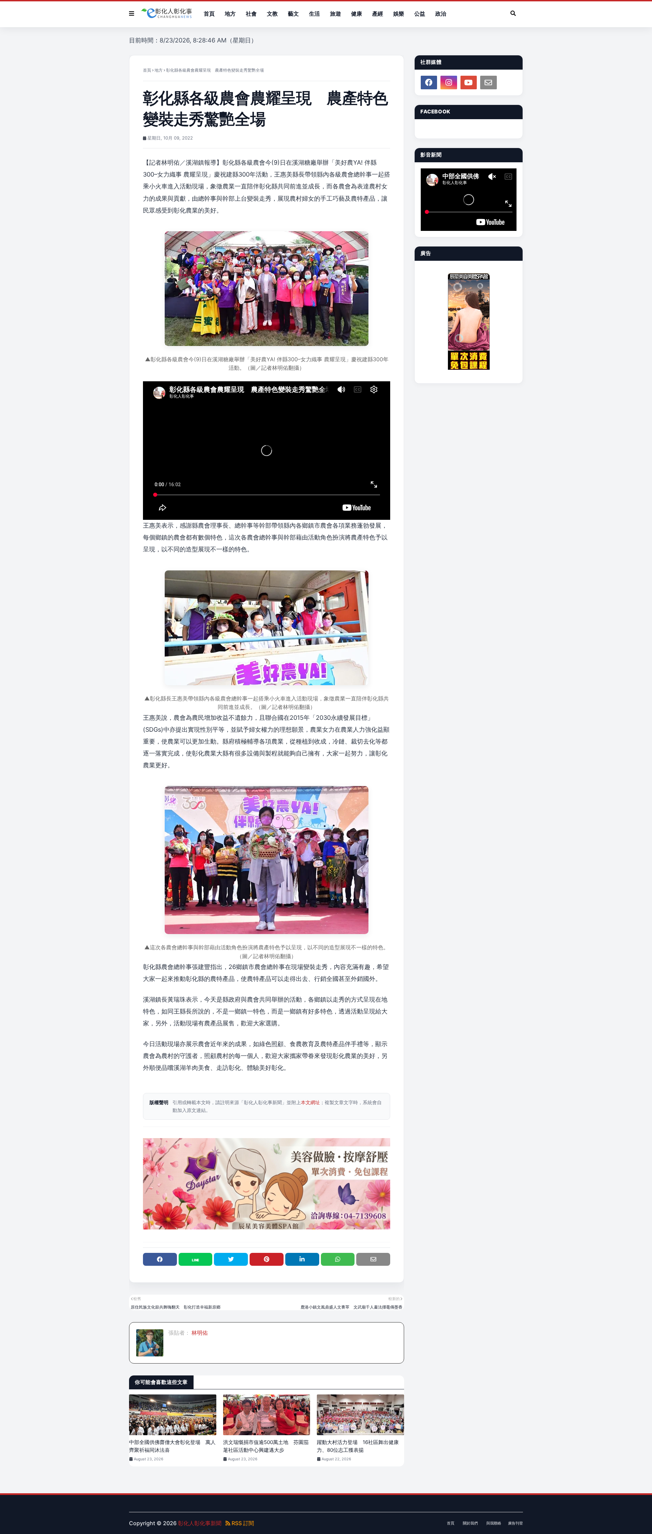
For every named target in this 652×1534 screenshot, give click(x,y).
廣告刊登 (515, 1523)
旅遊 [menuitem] (335, 13)
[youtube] (468, 82)
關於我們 (470, 1523)
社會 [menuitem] (251, 13)
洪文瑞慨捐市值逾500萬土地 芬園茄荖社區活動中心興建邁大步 (266, 1446)
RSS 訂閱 (242, 1523)
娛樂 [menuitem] (398, 13)
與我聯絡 (493, 1523)
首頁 (147, 70)
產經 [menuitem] (377, 13)
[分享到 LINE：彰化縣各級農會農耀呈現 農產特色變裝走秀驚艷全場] (196, 1259)
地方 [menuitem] (230, 13)
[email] (488, 82)
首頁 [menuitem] (209, 13)
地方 (159, 70)
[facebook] (429, 82)
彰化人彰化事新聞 (199, 1523)
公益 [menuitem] (419, 13)
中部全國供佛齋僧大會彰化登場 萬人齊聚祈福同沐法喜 (172, 1446)
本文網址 (310, 1102)
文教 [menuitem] (272, 13)
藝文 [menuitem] (293, 13)
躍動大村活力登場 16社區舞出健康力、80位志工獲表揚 (358, 1446)
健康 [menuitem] (356, 13)
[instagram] (448, 82)
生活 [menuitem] (314, 13)
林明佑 (199, 1332)
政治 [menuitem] (440, 13)
